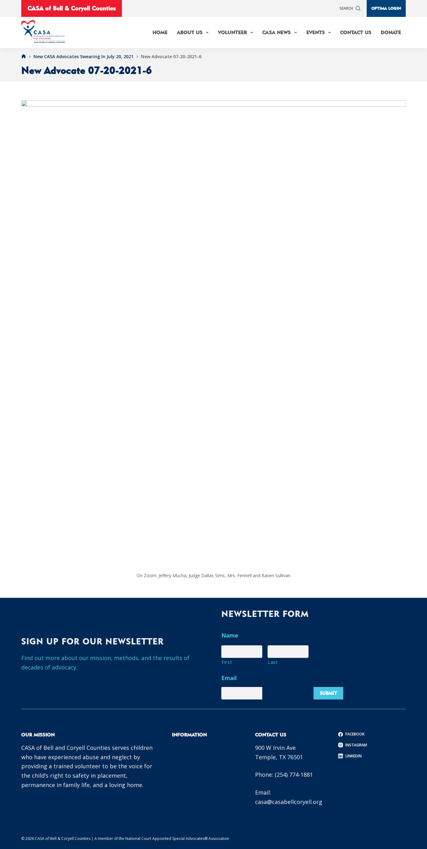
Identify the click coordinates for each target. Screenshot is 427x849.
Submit (328, 693)
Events (315, 32)
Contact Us (355, 32)
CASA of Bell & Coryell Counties (72, 8)
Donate (391, 32)
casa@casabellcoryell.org (288, 802)
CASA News (276, 32)
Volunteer (232, 32)
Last (273, 662)
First (227, 662)
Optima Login (386, 8)
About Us (190, 32)
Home (160, 32)
